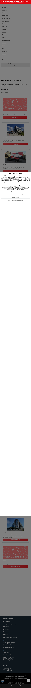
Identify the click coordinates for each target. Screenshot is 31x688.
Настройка (15, 203)
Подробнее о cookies (15, 191)
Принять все (15, 197)
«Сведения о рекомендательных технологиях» (18, 186)
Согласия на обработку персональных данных (15, 179)
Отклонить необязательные (15, 200)
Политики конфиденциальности (18, 178)
